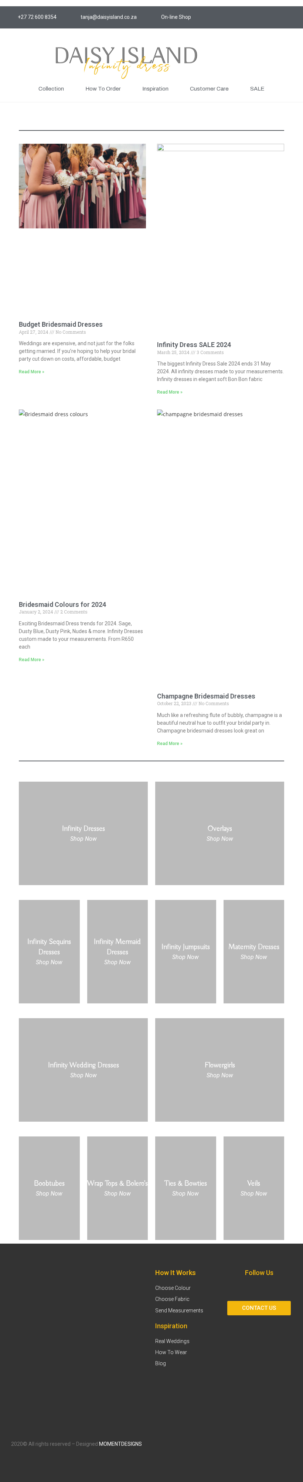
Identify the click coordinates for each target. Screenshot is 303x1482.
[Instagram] (242, 17)
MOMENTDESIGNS (120, 1444)
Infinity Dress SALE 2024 (194, 345)
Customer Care (209, 89)
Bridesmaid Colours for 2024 (62, 604)
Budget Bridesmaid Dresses (61, 324)
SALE (257, 89)
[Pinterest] (275, 17)
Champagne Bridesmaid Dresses (206, 696)
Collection (51, 89)
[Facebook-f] (258, 17)
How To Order (103, 89)
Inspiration (155, 89)
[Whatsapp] (292, 17)
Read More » (31, 371)
